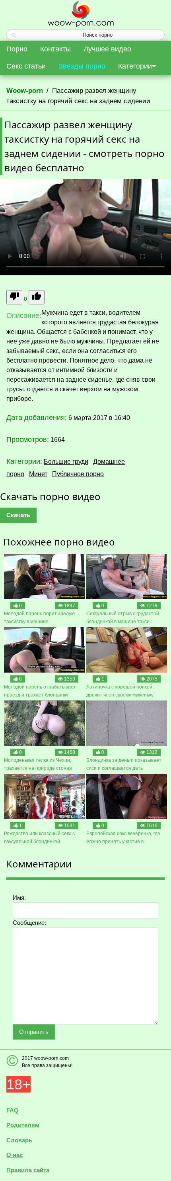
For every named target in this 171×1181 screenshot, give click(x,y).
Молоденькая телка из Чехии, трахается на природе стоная (38, 764)
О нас (14, 1155)
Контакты (55, 49)
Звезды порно (81, 66)
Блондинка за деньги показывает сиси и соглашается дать (123, 764)
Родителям (22, 1125)
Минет (38, 474)
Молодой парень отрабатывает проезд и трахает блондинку (40, 691)
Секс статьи (26, 66)
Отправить (34, 1031)
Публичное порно (78, 474)
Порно (16, 49)
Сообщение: (29, 922)
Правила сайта (27, 1170)
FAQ (12, 1110)
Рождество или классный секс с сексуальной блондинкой (39, 837)
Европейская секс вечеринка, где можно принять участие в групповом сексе (123, 838)
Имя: (19, 897)
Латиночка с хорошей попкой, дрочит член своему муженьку (120, 691)
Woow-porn (24, 90)
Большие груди (66, 461)
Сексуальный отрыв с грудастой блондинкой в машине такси (122, 617)
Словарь (19, 1140)
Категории (135, 66)
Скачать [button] (18, 515)
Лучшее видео (107, 49)
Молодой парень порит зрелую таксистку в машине (39, 617)
